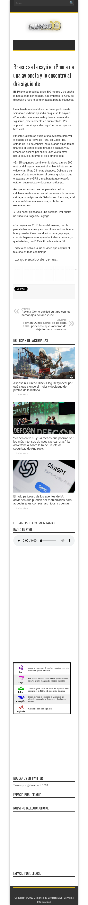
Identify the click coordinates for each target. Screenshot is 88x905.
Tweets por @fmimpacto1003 (30, 785)
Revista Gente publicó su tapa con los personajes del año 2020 (45, 312)
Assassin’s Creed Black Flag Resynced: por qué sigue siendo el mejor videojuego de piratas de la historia (42, 386)
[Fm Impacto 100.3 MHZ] (44, 30)
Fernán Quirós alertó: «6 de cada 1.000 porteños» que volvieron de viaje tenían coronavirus (45, 325)
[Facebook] (41, 9)
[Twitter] (46, 9)
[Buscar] (72, 3)
